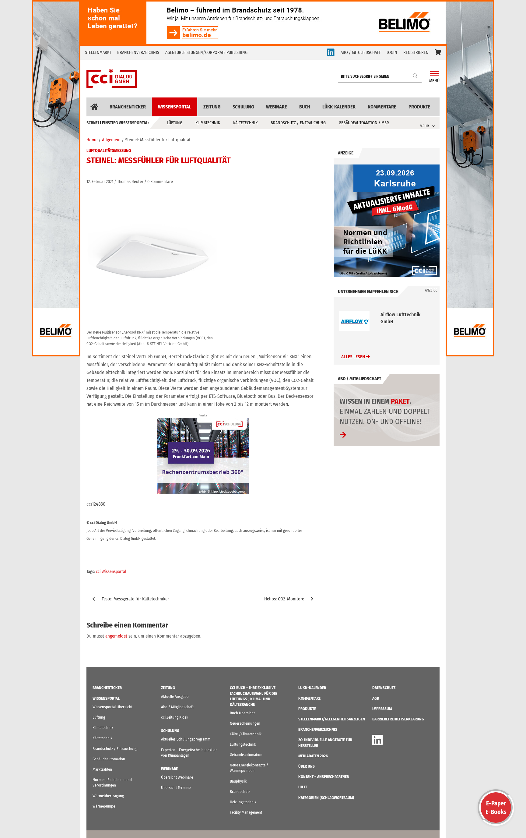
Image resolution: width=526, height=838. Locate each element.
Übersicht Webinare (177, 777)
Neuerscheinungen (245, 723)
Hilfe (302, 787)
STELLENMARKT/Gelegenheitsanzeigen (331, 719)
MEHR (424, 126)
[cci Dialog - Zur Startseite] (111, 78)
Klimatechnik (207, 123)
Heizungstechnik (243, 802)
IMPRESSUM (382, 708)
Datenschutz (383, 687)
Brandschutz (240, 791)
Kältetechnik (245, 123)
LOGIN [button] (392, 52)
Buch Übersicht (242, 713)
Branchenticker (128, 107)
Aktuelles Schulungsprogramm (185, 739)
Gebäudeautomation (109, 759)
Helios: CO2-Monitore (284, 599)
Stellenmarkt (98, 52)
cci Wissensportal (111, 571)
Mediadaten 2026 (313, 756)
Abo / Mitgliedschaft (177, 707)
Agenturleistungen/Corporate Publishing (206, 52)
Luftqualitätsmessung (108, 150)
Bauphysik (238, 781)
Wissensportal (174, 107)
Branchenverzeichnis (138, 52)
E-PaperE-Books (496, 807)
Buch (304, 107)
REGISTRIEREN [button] (416, 52)
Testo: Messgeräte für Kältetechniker (135, 599)
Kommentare (382, 107)
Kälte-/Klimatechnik (245, 734)
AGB (375, 698)
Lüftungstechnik (243, 744)
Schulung (243, 107)
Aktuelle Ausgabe (174, 696)
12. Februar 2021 (99, 181)
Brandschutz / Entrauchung (298, 123)
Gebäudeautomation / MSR (364, 123)
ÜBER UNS (306, 766)
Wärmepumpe (104, 806)
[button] (438, 53)
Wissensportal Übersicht (112, 707)
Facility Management (246, 812)
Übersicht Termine (176, 787)
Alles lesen (353, 356)
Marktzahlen (102, 769)
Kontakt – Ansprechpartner (323, 776)
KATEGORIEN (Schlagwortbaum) (326, 797)
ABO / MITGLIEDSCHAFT (360, 52)
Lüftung (174, 123)
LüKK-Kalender (339, 107)
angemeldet (116, 636)
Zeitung (211, 107)
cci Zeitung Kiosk (174, 717)
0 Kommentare (160, 181)
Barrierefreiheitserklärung (398, 719)
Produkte (419, 107)
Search (415, 75)
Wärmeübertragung (108, 796)
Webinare (276, 107)
